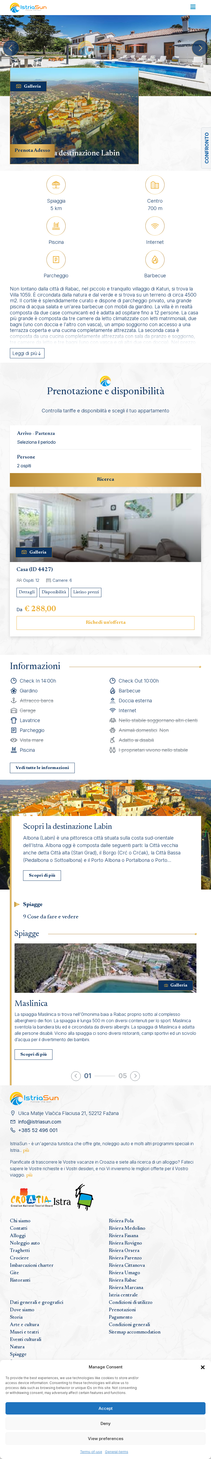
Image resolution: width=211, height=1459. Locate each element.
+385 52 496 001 (37, 1130)
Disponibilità (54, 592)
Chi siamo (20, 1221)
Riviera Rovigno (125, 1243)
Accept (106, 1408)
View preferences (105, 1438)
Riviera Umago (124, 1273)
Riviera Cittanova (127, 1265)
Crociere (19, 1258)
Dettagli (27, 592)
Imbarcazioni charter (32, 1265)
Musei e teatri (24, 1332)
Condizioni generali (129, 1325)
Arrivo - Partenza (36, 433)
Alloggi (18, 1236)
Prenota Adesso (32, 150)
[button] (203, 1367)
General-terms (116, 1452)
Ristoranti (20, 1280)
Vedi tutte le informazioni (42, 768)
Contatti (18, 1228)
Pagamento (120, 1317)
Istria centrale (123, 1295)
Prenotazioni (122, 1310)
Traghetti (20, 1250)
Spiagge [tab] (33, 904)
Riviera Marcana (126, 1287)
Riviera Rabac (123, 1280)
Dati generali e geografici (36, 1302)
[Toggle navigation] (193, 7)
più (26, 1150)
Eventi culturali (25, 1339)
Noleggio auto (25, 1243)
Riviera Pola (121, 1221)
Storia (16, 1317)
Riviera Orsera (124, 1250)
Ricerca (105, 479)
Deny (106, 1423)
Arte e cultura (24, 1325)
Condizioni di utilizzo (130, 1302)
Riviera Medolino (127, 1228)
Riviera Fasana (123, 1236)
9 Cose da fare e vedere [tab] (51, 917)
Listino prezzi (86, 592)
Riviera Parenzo (125, 1258)
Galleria (32, 86)
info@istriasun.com (39, 1122)
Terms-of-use (91, 1452)
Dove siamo (22, 1310)
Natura (17, 1347)
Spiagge (18, 1354)
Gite (14, 1273)
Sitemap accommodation (134, 1332)
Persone (26, 457)
